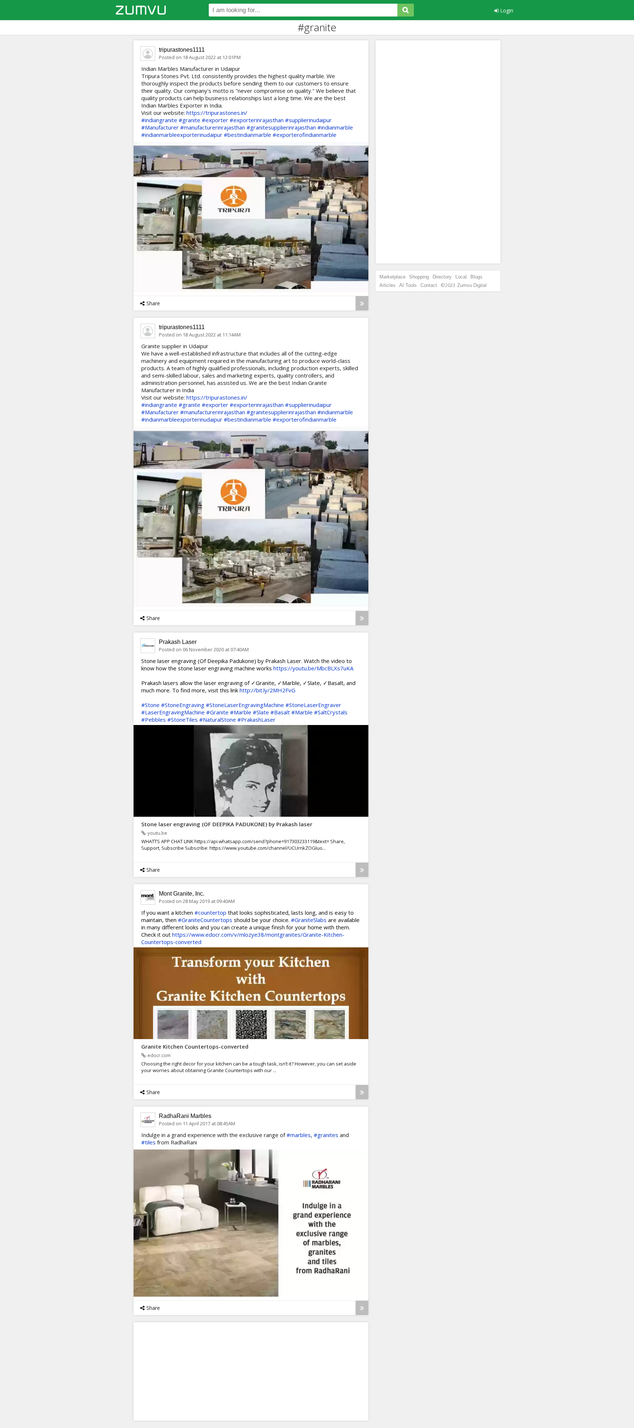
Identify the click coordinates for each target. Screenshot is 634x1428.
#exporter (215, 120)
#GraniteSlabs (309, 920)
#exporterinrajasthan (257, 120)
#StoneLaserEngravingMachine (245, 704)
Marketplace (392, 276)
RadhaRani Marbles (185, 1116)
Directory (442, 276)
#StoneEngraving (182, 704)
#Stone (150, 704)
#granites (326, 1135)
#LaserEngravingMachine (173, 712)
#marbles (299, 1135)
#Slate (261, 712)
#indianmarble (335, 127)
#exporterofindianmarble (304, 134)
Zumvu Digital (472, 285)
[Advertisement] (194, 1371)
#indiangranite (159, 120)
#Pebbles (153, 719)
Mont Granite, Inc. (181, 893)
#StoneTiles (182, 719)
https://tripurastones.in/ (216, 112)
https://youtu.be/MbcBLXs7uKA (313, 668)
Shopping (419, 276)
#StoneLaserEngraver (313, 704)
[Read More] (362, 303)
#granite (189, 120)
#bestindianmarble (247, 134)
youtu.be (157, 833)
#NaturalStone (217, 719)
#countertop (210, 912)
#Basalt (280, 712)
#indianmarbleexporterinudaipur (181, 134)
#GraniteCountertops (205, 920)
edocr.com (159, 1055)
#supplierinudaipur (308, 120)
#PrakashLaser (256, 719)
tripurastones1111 (182, 50)
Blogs (476, 276)
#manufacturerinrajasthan (212, 127)
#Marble (240, 712)
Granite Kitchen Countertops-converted (194, 1046)
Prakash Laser (178, 642)
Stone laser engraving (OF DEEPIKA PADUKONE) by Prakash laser (226, 824)
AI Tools (408, 285)
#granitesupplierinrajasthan (281, 127)
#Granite (217, 712)
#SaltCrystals (330, 712)
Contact (428, 285)
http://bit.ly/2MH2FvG (267, 690)
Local (461, 276)
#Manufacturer (160, 127)
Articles (387, 285)
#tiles (148, 1142)
